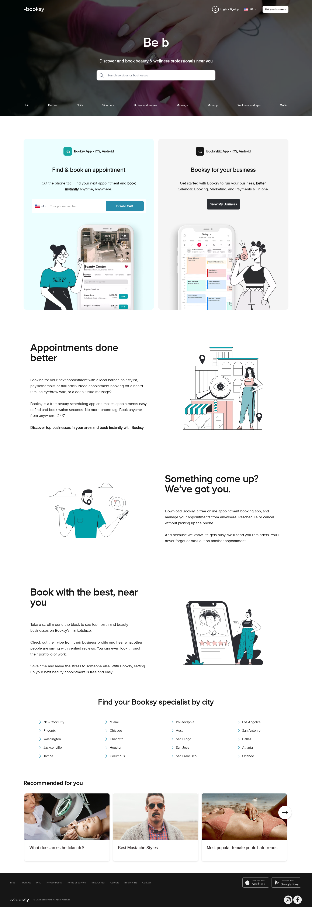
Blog (12, 882)
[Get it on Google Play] (286, 882)
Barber (52, 105)
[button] (100, 75)
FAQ (38, 882)
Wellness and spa (249, 105)
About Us (26, 882)
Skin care (108, 105)
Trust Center (98, 882)
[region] (156, 828)
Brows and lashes (145, 105)
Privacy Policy (54, 882)
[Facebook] (297, 900)
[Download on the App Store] (256, 882)
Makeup (213, 105)
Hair (26, 105)
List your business (275, 9)
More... (284, 105)
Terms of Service (76, 882)
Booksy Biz (130, 882)
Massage (182, 105)
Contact (146, 882)
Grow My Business (223, 204)
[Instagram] (288, 900)
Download (124, 206)
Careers (114, 882)
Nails (80, 105)
